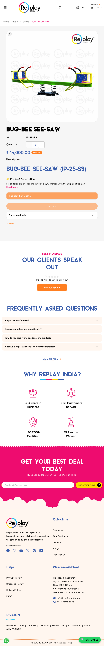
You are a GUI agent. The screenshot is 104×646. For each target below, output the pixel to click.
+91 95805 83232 (66, 601)
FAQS (9, 596)
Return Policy (13, 590)
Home (6, 21)
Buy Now (52, 206)
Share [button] (11, 223)
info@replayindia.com (69, 598)
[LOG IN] (92, 7)
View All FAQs (50, 359)
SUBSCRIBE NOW (86, 485)
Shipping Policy (15, 584)
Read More (12, 187)
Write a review (52, 287)
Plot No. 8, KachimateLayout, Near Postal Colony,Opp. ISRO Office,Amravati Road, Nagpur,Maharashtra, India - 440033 (68, 585)
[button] (5, 7)
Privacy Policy (14, 578)
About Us (58, 530)
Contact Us (59, 554)
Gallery (57, 542)
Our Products (60, 536)
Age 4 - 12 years (20, 21)
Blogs (56, 548)
